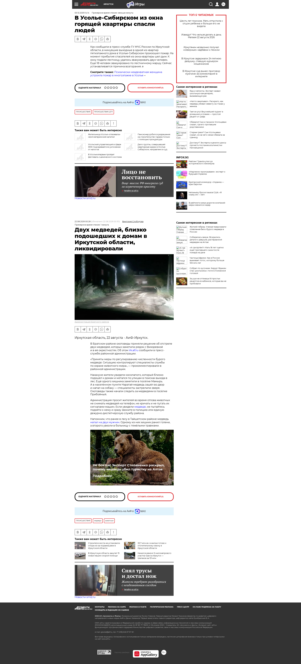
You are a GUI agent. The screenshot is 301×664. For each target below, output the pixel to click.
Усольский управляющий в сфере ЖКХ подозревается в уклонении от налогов (104, 147)
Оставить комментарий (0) (151, 88)
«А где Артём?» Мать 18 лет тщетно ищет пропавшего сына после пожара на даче (207, 250)
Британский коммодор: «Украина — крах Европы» (206, 183)
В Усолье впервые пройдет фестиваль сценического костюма (105, 155)
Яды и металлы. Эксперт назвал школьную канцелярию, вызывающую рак (205, 93)
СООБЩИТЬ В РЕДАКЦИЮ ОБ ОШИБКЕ (112, 610)
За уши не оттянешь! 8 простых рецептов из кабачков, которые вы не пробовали (208, 281)
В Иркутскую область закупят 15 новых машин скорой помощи (103, 554)
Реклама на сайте (117, 607)
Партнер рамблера (121, 652)
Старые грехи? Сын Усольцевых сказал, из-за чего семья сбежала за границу (207, 135)
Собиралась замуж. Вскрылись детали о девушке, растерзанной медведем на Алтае (206, 239)
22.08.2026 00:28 (83, 221)
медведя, (140, 406)
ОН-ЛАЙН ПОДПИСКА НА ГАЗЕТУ (207, 607)
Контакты (99, 607)
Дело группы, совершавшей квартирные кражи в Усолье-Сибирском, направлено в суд (152, 147)
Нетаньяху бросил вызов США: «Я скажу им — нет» (205, 193)
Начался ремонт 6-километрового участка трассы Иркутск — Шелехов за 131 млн (154, 555)
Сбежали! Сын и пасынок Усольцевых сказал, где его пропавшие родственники (208, 124)
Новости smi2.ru (85, 198)
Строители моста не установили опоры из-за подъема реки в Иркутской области (104, 545)
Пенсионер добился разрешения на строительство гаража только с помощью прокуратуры (154, 137)
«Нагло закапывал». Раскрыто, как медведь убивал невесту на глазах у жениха (207, 103)
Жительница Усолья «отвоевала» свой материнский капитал (104, 135)
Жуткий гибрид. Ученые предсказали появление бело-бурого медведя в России (208, 229)
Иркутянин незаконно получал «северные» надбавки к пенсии (201, 48)
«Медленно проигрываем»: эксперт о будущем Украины (207, 173)
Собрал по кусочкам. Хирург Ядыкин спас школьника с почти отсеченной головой (208, 270)
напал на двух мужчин (104, 422)
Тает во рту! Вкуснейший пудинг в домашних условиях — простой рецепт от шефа (206, 114)
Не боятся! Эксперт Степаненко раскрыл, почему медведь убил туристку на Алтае (128, 467)
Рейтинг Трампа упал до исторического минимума (201, 162)
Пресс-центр (183, 607)
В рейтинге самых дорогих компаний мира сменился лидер (207, 204)
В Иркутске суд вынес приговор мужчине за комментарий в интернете (201, 74)
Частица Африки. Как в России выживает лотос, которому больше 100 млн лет (207, 260)
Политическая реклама (161, 607)
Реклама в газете (137, 607)
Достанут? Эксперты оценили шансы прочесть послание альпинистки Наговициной (208, 145)
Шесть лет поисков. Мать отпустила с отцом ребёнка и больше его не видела (201, 24)
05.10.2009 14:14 (82, 13)
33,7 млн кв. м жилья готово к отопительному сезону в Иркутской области (152, 545)
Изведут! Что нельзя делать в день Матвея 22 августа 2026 (201, 36)
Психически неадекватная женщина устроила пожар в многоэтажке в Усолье (126, 74)
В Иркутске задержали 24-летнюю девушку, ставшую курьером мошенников (201, 61)
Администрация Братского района (92, 322)
